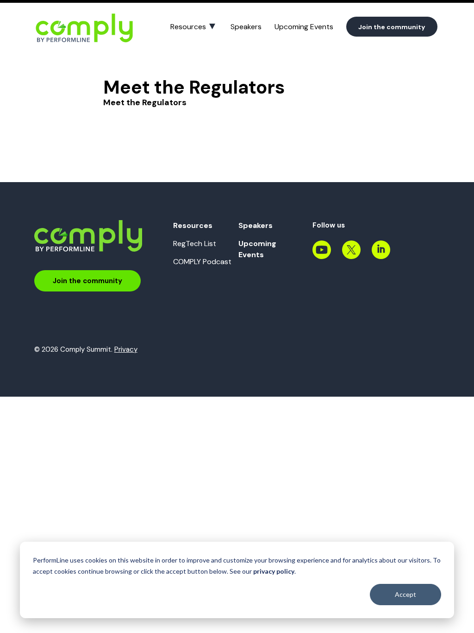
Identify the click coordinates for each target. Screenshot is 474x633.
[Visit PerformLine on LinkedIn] (381, 255)
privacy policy (273, 571)
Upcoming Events (303, 27)
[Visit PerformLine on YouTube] (321, 255)
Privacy (125, 349)
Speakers (246, 27)
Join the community (391, 27)
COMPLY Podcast (202, 261)
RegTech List (194, 243)
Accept (405, 594)
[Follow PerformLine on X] (351, 255)
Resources (188, 27)
